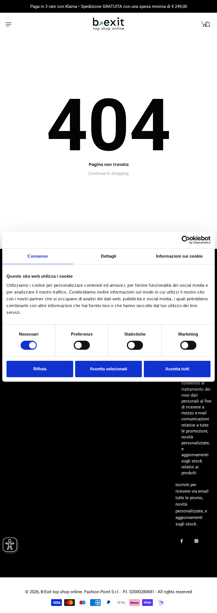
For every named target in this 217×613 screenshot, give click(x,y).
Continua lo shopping (108, 173)
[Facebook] (181, 541)
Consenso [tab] (37, 256)
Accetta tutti (177, 368)
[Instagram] (196, 541)
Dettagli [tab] (108, 256)
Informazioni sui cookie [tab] (179, 256)
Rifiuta (39, 368)
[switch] (82, 345)
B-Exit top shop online (61, 591)
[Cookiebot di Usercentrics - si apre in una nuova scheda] (186, 240)
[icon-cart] (204, 24)
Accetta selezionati (108, 368)
